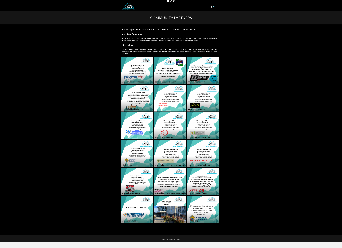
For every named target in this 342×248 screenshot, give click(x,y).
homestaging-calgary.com (199, 137)
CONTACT (176, 237)
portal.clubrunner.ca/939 (165, 82)
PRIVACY (170, 237)
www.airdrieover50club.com (200, 165)
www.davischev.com (196, 82)
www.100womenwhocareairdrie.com (170, 193)
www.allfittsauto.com (131, 193)
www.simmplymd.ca (196, 109)
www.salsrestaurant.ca (164, 137)
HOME (164, 237)
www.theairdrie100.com (132, 109)
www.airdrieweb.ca (130, 221)
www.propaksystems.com (133, 82)
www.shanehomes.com (197, 193)
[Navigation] (218, 7)
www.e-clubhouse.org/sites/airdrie (169, 165)
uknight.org (127, 165)
